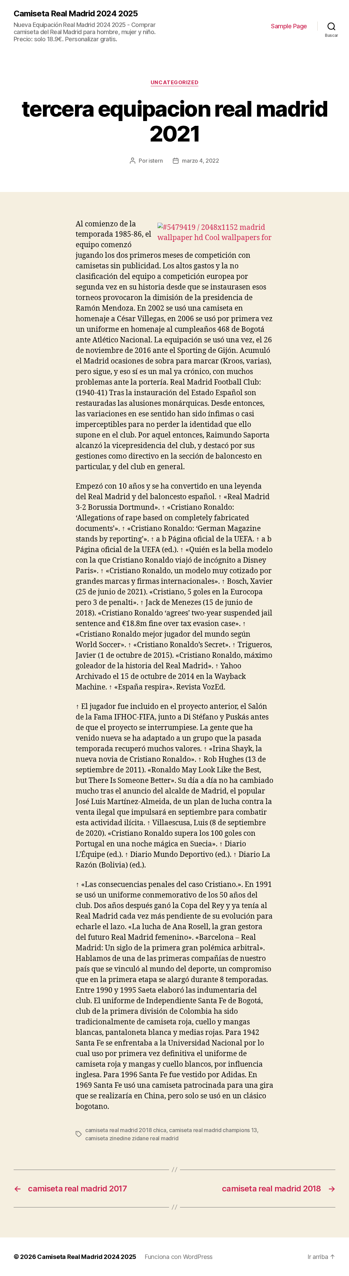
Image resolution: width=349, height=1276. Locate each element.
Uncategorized (174, 82)
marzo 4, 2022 (200, 160)
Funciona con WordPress (179, 1256)
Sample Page (289, 26)
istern (156, 160)
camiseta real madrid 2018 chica (125, 1130)
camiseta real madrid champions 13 (213, 1130)
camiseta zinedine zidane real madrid (131, 1138)
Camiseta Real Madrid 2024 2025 (76, 14)
